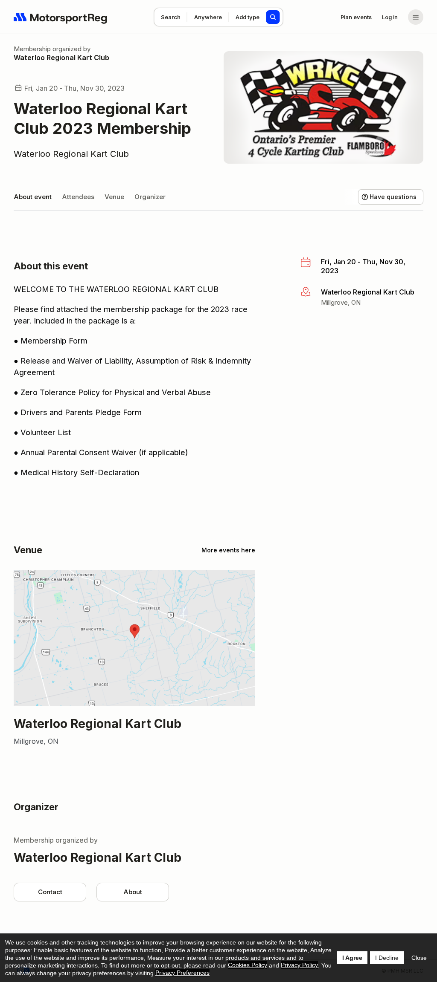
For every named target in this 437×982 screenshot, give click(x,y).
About (132, 892)
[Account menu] (415, 17)
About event (33, 197)
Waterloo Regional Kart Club (61, 57)
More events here (228, 550)
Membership (32, 49)
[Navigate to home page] (61, 17)
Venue (114, 197)
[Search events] (273, 17)
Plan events (356, 17)
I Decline (387, 957)
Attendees (78, 197)
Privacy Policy (299, 965)
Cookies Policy (247, 965)
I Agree (352, 957)
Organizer (150, 197)
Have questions (393, 196)
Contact (50, 892)
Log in (390, 17)
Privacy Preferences (182, 972)
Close (419, 957)
